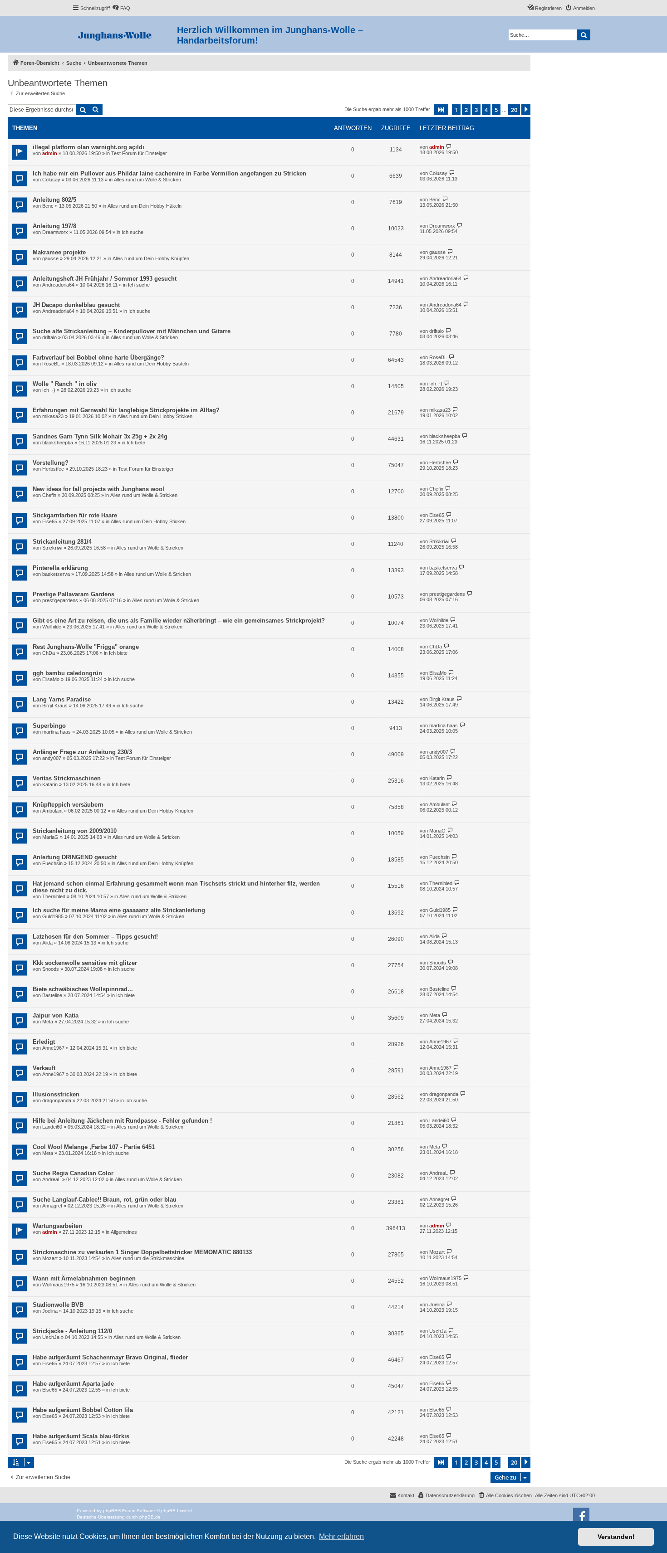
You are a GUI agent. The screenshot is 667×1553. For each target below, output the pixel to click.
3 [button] (476, 110)
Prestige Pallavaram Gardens (73, 594)
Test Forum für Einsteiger (139, 153)
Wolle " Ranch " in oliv (65, 383)
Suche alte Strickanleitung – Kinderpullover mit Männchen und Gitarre (132, 331)
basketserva (56, 574)
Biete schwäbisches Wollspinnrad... (83, 989)
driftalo (49, 337)
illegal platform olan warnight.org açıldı (88, 147)
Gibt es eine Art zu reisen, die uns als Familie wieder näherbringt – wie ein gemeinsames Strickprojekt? (179, 620)
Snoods (50, 969)
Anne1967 (53, 1048)
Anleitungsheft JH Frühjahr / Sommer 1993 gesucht (105, 278)
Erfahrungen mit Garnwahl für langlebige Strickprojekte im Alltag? (126, 410)
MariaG (50, 837)
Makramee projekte (59, 252)
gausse (50, 258)
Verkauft (44, 1068)
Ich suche (132, 232)
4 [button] (486, 110)
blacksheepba (57, 442)
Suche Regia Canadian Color (73, 1173)
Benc (48, 206)
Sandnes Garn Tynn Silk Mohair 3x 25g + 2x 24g (100, 436)
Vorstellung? (51, 462)
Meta (47, 1021)
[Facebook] (581, 1516)
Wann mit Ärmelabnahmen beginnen (84, 1278)
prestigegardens (60, 600)
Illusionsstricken (56, 1094)
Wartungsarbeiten (57, 1225)
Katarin (50, 784)
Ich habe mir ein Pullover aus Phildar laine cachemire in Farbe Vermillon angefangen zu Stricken (169, 173)
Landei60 (52, 1126)
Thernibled (53, 896)
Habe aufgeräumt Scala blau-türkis (81, 1436)
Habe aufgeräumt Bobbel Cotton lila (83, 1410)
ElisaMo (50, 679)
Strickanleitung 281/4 (62, 541)
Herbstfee (53, 469)
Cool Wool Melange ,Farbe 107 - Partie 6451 (94, 1147)
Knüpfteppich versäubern (68, 804)
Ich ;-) (48, 390)
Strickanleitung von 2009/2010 (75, 831)
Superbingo (49, 725)
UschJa (50, 1337)
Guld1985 (53, 916)
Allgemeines (124, 1232)
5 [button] (496, 110)
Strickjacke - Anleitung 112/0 (72, 1331)
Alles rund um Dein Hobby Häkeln (144, 206)
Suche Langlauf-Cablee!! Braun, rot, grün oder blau (105, 1199)
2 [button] (466, 110)
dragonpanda (56, 1100)
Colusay (51, 179)
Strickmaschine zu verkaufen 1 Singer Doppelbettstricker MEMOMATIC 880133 (142, 1252)
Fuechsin (52, 863)
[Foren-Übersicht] (124, 34)
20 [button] (514, 110)
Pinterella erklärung (60, 568)
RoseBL (51, 363)
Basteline (52, 995)
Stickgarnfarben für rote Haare (75, 515)
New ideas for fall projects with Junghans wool (98, 489)
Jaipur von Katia (55, 1015)
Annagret (52, 1205)
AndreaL (51, 1179)
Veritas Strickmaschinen (67, 778)
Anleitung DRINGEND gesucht (75, 857)
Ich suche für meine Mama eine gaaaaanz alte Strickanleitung (119, 910)
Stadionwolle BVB (58, 1304)
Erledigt (44, 1041)
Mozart (50, 1258)
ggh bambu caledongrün (67, 673)
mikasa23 (53, 416)
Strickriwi (52, 547)
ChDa (48, 653)
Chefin (49, 495)
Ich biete (136, 442)
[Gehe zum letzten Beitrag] (449, 147)
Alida (47, 942)
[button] (441, 109)
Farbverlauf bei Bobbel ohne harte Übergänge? (98, 357)
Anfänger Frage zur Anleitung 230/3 (82, 752)
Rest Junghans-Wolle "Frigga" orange (86, 646)
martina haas (56, 732)
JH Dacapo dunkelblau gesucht (76, 305)
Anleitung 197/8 (54, 226)
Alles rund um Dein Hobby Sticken (155, 416)
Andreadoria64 (58, 284)
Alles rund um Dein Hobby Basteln (151, 363)
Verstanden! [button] (616, 1536)
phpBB (110, 1510)
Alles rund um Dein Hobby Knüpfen (151, 258)
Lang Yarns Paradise (62, 699)
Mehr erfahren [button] (341, 1536)
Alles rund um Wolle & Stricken (147, 179)
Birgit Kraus (55, 705)
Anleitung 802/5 (54, 199)
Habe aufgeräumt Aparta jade (73, 1383)
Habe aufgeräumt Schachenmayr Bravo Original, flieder (110, 1357)
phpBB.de (150, 1516)
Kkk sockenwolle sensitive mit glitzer (85, 962)
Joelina (50, 1311)
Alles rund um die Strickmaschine (147, 1258)
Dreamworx (55, 232)
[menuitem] (121, 8)
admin (49, 153)
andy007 (51, 758)
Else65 (49, 521)
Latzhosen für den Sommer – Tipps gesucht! (95, 936)
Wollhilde (51, 626)
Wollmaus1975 (58, 1284)
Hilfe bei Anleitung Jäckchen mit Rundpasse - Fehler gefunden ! (122, 1120)
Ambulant (52, 810)
